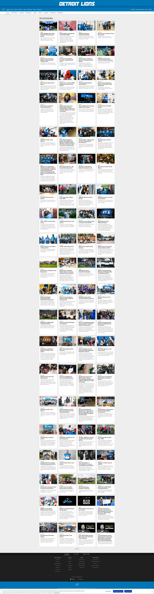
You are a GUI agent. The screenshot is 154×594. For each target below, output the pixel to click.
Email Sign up (57, 565)
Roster (70, 559)
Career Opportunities (57, 563)
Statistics (69, 567)
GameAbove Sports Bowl (95, 565)
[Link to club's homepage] (3, 9)
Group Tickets (82, 567)
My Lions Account (82, 559)
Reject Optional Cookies (118, 591)
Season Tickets (81, 561)
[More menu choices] (42, 9)
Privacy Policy (57, 569)
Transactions (70, 569)
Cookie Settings (108, 591)
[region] (77, 591)
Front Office (58, 561)
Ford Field (95, 563)
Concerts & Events (95, 567)
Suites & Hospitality (82, 565)
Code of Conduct (58, 571)
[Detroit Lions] (77, 585)
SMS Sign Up (58, 567)
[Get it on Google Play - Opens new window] (81, 579)
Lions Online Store (95, 559)
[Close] (152, 591)
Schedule (69, 561)
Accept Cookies (128, 591)
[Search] (130, 9)
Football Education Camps (95, 561)
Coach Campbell (69, 565)
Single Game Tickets (82, 563)
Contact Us (57, 559)
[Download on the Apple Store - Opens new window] (73, 579)
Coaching (69, 563)
